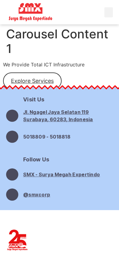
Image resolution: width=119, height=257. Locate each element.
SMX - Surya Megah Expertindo (61, 174)
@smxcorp (36, 195)
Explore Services (32, 81)
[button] (108, 12)
